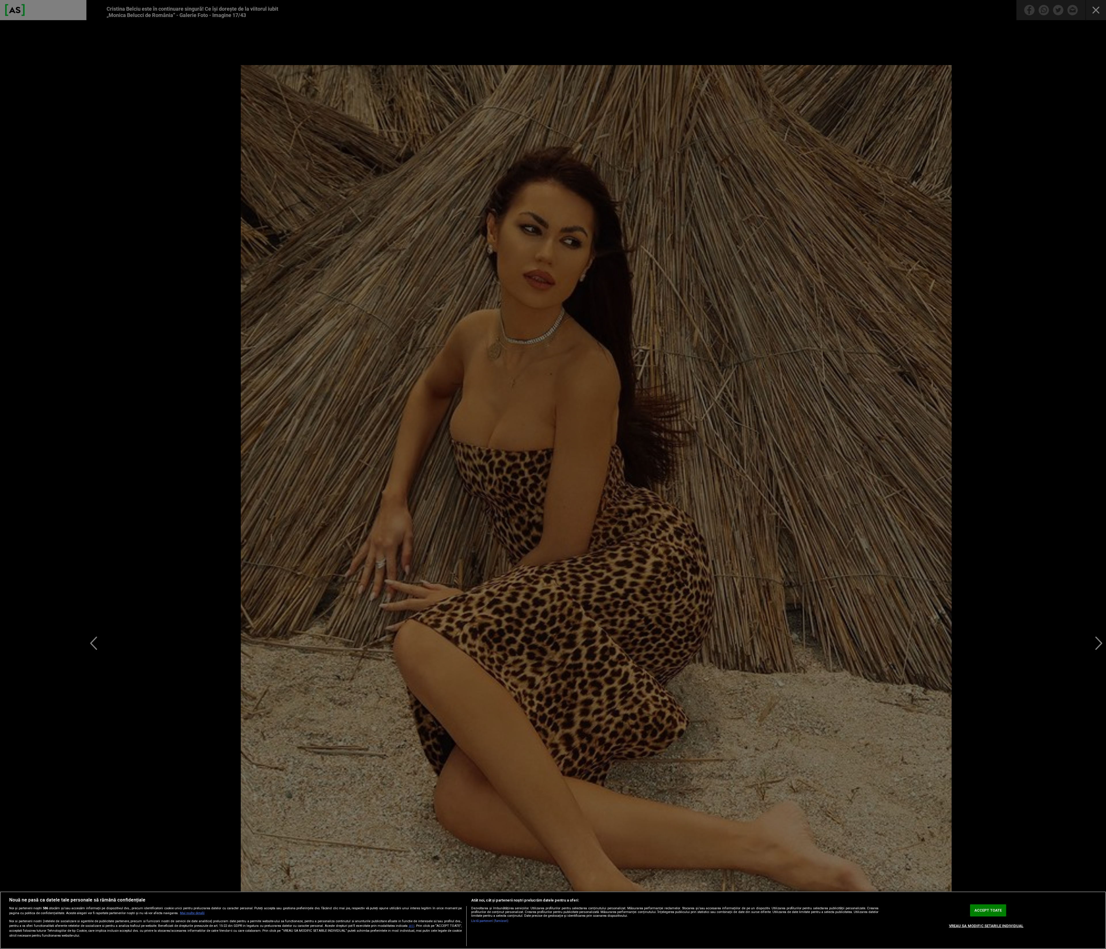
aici (411, 926)
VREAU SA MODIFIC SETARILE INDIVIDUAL (986, 926)
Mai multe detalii (192, 913)
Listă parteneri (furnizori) (489, 921)
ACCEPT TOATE (988, 910)
